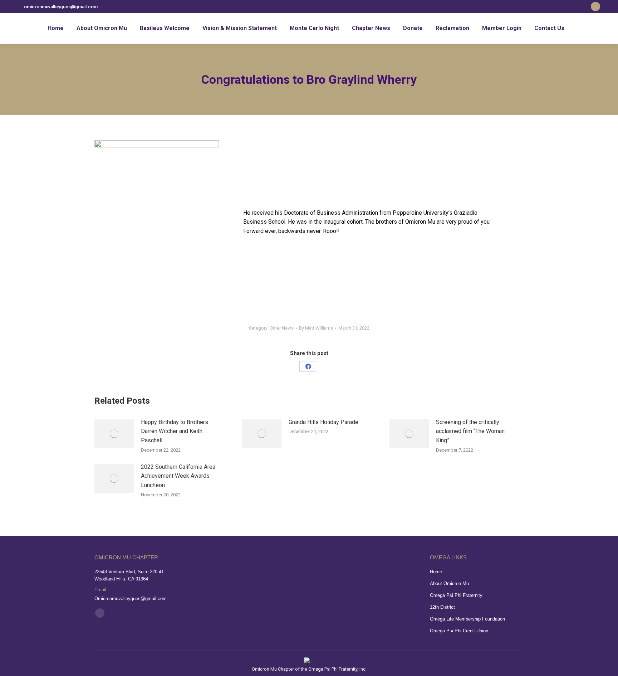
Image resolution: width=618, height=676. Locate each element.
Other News (282, 328)
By (316, 328)
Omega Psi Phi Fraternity (456, 595)
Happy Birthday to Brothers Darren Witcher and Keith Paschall (174, 431)
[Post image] (114, 433)
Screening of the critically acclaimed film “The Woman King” (470, 431)
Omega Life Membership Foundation (467, 619)
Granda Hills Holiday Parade (323, 422)
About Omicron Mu (449, 583)
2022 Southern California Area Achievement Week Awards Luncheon (178, 475)
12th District (442, 607)
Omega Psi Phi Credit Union (459, 630)
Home (436, 571)
